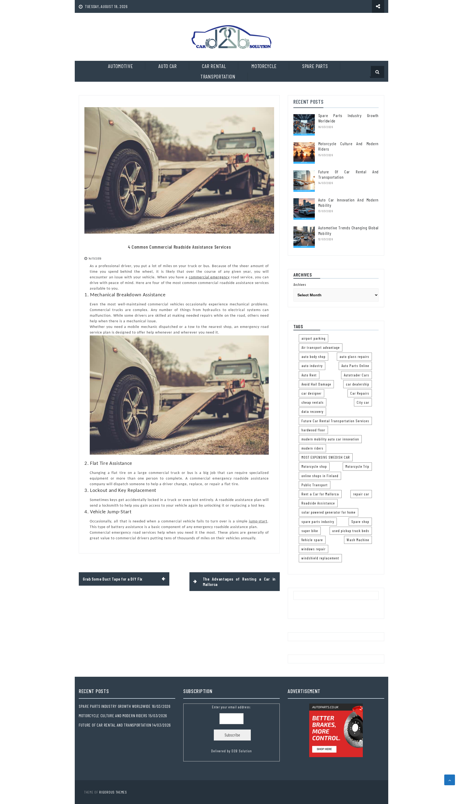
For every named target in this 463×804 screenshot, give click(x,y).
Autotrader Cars (356, 375)
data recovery (312, 411)
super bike (309, 530)
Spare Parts (315, 66)
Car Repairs (359, 393)
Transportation (218, 76)
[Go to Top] (449, 780)
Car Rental (214, 66)
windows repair (313, 549)
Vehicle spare (312, 539)
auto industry (312, 365)
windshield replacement (320, 558)
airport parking (313, 338)
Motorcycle (264, 66)
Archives (299, 284)
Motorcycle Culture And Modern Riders (113, 715)
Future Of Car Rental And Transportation (115, 724)
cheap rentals (312, 402)
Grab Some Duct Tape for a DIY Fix (113, 578)
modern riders (312, 448)
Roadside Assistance (318, 503)
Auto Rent (309, 375)
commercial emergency (209, 277)
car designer (311, 393)
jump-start (258, 521)
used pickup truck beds (350, 530)
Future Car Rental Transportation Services (335, 420)
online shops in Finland (319, 475)
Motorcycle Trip (357, 466)
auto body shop (313, 356)
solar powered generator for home (328, 512)
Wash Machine (358, 539)
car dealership (357, 384)
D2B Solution (242, 751)
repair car (361, 494)
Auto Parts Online (355, 365)
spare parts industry (317, 521)
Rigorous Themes (113, 792)
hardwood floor (313, 430)
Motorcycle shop (314, 466)
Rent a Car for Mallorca (320, 494)
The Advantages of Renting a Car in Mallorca (239, 581)
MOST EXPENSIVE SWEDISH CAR (325, 457)
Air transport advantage (320, 347)
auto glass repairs (354, 356)
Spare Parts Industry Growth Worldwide (115, 706)
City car (363, 402)
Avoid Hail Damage (316, 384)
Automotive (120, 66)
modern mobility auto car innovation (330, 439)
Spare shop (360, 521)
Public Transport (314, 485)
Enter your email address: (231, 729)
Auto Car (167, 66)
